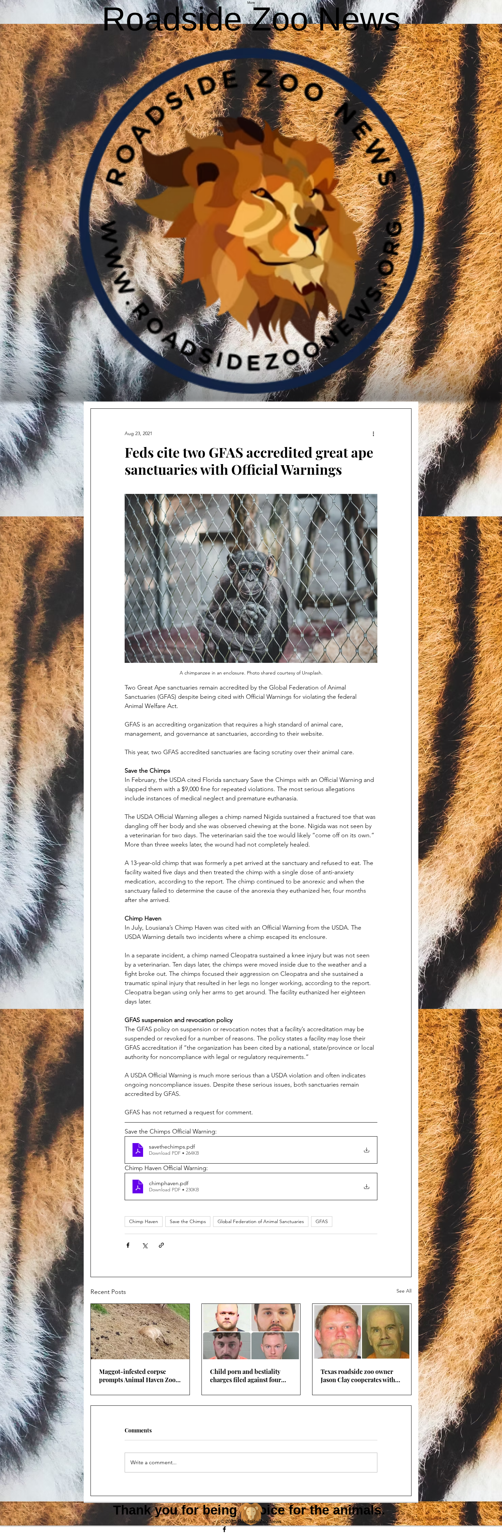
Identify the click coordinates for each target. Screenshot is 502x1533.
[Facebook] (251, 1529)
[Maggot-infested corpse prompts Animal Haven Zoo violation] (140, 1331)
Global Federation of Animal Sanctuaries (261, 1221)
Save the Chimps (188, 1221)
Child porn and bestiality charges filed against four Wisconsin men (245, 1375)
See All (404, 1291)
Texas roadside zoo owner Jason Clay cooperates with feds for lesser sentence (358, 1375)
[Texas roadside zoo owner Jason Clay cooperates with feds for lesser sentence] (361, 1331)
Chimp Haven (143, 1221)
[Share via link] (161, 1245)
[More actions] (373, 433)
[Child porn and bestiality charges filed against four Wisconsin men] (251, 1331)
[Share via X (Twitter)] (144, 1245)
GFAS (322, 1221)
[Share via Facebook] (128, 1245)
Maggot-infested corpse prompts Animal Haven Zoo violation (137, 1375)
